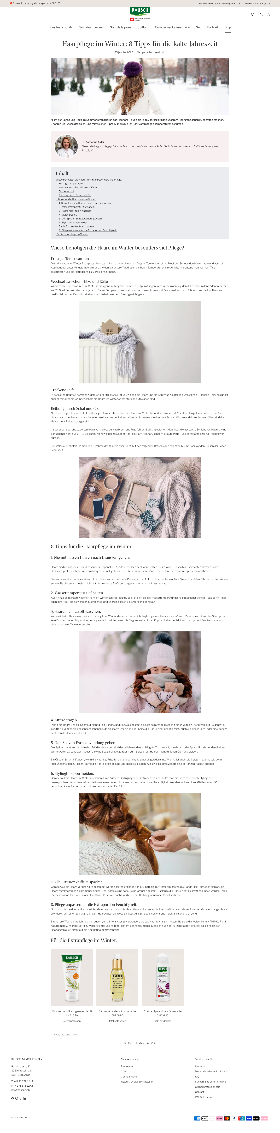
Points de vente (206, 3)
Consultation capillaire (225, 3)
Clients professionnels (207, 1086)
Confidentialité (129, 1076)
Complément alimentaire (172, 27)
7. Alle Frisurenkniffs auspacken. (76, 226)
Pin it (152, 1043)
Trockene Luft (66, 191)
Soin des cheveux (91, 27)
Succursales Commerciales (210, 1081)
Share (141, 1043)
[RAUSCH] (140, 14)
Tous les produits (61, 27)
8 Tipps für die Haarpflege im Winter (76, 199)
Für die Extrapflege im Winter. (72, 234)
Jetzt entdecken (72, 1021)
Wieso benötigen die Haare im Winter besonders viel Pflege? (89, 179)
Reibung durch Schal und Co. (75, 195)
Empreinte (127, 1066)
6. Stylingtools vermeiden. (73, 222)
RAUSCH (23, 1118)
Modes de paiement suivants (211, 1071)
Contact (199, 1091)
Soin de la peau (120, 27)
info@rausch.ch (20, 1089)
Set (198, 27)
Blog (228, 27)
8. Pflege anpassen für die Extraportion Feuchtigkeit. (88, 230)
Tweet (130, 1043)
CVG (123, 1071)
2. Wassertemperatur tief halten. (77, 206)
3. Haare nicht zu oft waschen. (75, 210)
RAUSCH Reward (204, 1097)
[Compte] (260, 14)
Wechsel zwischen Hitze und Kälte (78, 187)
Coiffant (143, 27)
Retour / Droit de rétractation (137, 1081)
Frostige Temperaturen (71, 183)
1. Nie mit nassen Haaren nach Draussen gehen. (85, 203)
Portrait (212, 27)
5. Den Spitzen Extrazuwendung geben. (80, 218)
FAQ (239, 3)
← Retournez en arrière (64, 1034)
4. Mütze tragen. (68, 214)
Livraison (200, 1066)
